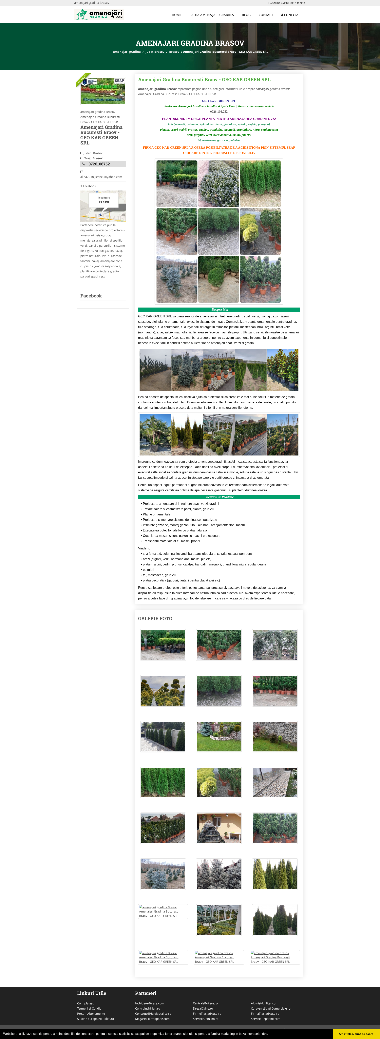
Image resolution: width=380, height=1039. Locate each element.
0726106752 (99, 163)
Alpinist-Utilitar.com (264, 1003)
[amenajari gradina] (99, 14)
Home (176, 15)
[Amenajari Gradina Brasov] (103, 91)
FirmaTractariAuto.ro (265, 1013)
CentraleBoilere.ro (205, 1003)
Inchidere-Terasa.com (149, 1003)
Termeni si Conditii (89, 1008)
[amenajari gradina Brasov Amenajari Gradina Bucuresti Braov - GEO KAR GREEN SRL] (163, 647)
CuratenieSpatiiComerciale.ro (271, 1008)
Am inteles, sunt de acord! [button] (356, 1033)
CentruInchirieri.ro (147, 1008)
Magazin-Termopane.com (152, 1019)
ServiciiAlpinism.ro (205, 1019)
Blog (246, 15)
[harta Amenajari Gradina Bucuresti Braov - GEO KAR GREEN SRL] (103, 206)
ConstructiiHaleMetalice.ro (153, 1013)
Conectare (292, 15)
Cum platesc (85, 1003)
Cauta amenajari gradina (211, 15)
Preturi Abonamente (91, 1013)
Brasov (174, 52)
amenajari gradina (127, 52)
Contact (266, 15)
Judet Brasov (154, 52)
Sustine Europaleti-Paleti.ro (95, 1019)
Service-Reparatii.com (265, 1019)
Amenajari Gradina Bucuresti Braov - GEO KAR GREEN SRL (204, 79)
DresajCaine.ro (203, 1008)
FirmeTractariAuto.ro (207, 1013)
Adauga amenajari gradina (287, 3)
